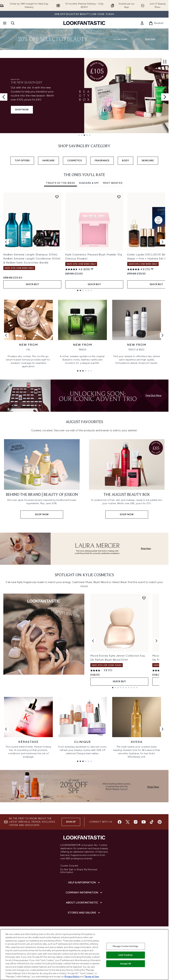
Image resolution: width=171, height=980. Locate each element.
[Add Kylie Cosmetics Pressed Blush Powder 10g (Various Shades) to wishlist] (119, 197)
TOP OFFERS (22, 160)
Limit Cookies (125, 955)
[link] (142, 23)
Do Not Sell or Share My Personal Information (78, 871)
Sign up (71, 821)
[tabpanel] (84, 241)
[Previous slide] (3, 97)
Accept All (125, 963)
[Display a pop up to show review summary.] (92, 269)
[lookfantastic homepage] (84, 23)
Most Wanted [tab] (113, 183)
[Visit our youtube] (144, 822)
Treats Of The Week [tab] (60, 183)
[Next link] (162, 335)
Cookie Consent (69, 865)
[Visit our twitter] (128, 822)
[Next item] (162, 242)
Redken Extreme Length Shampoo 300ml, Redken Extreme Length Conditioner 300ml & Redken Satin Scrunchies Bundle (31, 258)
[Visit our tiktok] (152, 822)
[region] (84, 954)
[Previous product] (93, 641)
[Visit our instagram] (136, 822)
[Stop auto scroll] (164, 61)
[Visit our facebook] (120, 822)
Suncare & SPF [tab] (89, 183)
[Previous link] (6, 335)
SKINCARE (148, 160)
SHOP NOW (22, 109)
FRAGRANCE (102, 160)
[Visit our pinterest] (160, 822)
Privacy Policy (71, 976)
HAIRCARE (48, 160)
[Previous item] (6, 242)
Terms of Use (91, 976)
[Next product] (156, 641)
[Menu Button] (4, 23)
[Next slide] (164, 97)
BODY (125, 160)
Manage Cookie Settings (125, 946)
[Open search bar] (13, 23)
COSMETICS (74, 160)
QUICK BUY (32, 284)
